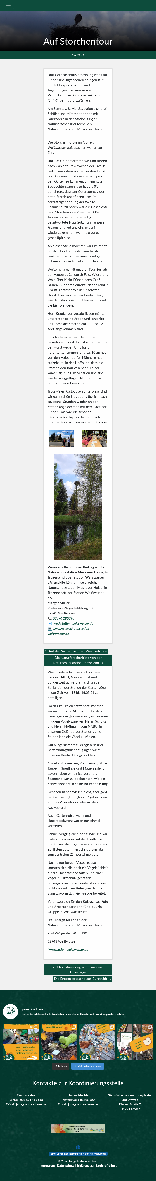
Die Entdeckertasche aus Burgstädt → (82, 979)
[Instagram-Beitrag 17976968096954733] (21, 1042)
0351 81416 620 (83, 1099)
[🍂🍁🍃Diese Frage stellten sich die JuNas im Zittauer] (59, 1042)
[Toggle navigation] (8, 5)
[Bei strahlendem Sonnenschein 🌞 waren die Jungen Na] (97, 1042)
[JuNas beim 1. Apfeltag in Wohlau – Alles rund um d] (135, 1042)
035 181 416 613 (31, 1099)
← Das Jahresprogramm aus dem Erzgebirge (78, 970)
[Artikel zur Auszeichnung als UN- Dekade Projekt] (78, 1129)
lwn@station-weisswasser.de (73, 623)
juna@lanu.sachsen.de (31, 1104)
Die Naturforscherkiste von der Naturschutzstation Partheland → (78, 660)
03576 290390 (63, 618)
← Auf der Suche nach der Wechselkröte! (76, 651)
